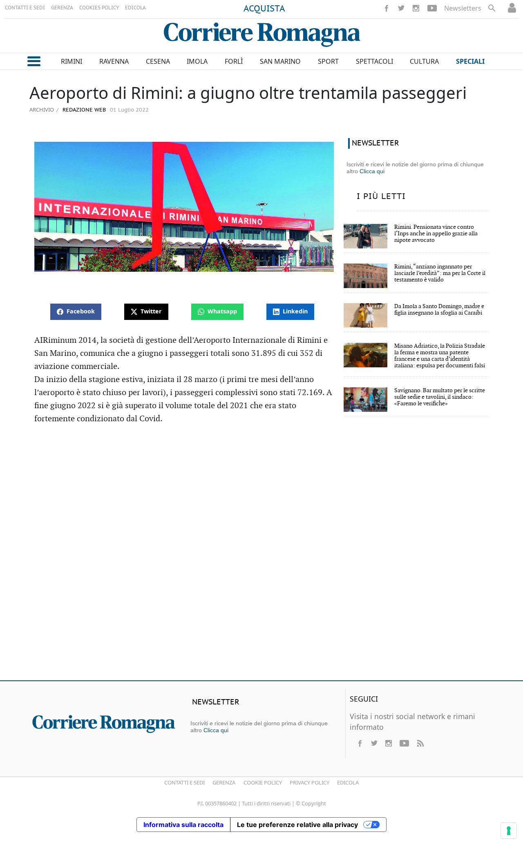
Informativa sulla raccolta (183, 824)
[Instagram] (416, 8)
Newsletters (462, 8)
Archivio (41, 109)
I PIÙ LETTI (381, 196)
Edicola (348, 782)
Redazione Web (83, 110)
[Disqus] (261, 556)
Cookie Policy (263, 782)
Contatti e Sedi (184, 782)
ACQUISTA (264, 9)
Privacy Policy (309, 782)
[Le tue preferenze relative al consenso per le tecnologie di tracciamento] (508, 830)
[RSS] (420, 743)
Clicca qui (372, 171)
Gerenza (223, 782)
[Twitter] (401, 8)
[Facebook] (386, 8)
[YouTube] (432, 8)
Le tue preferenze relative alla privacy (297, 824)
